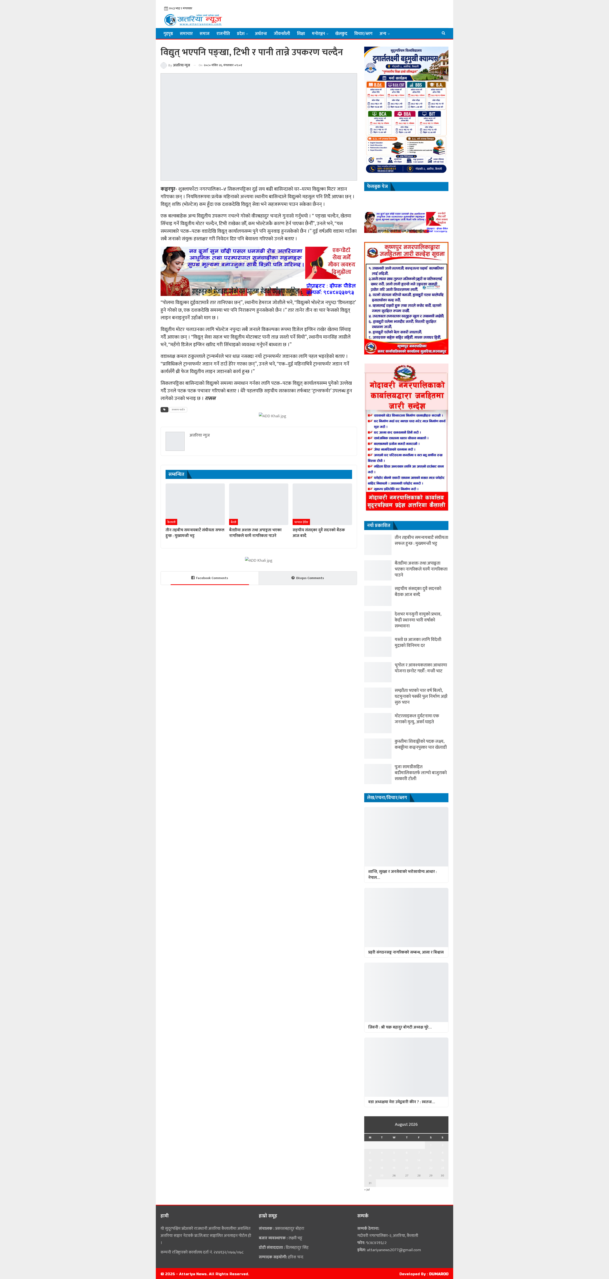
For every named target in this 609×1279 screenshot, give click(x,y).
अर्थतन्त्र (261, 33)
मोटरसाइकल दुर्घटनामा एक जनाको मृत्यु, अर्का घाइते (417, 719)
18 (381, 1168)
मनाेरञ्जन (318, 33)
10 (370, 1160)
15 (430, 1160)
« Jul (367, 1189)
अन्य (382, 33)
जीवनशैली (282, 33)
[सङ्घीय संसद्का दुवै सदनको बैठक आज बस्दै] (322, 504)
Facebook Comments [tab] (212, 578)
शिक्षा (301, 33)
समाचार (186, 33)
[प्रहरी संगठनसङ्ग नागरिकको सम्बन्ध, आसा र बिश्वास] (406, 917)
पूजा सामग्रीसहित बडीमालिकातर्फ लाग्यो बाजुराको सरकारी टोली (421, 772)
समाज (205, 33)
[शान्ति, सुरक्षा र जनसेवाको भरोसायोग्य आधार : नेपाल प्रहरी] (406, 836)
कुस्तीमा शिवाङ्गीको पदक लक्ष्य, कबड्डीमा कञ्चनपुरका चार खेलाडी (421, 744)
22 (430, 1168)
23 (442, 1168)
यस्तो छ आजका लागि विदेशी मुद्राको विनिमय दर (418, 642)
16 (442, 1160)
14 (418, 1160)
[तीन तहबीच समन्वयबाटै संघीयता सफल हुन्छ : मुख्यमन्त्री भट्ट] (195, 504)
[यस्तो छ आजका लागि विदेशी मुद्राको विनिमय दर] (378, 647)
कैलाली (171, 522)
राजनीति (223, 33)
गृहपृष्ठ (168, 33)
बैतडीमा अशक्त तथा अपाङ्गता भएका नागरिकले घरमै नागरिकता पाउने (421, 569)
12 (394, 1160)
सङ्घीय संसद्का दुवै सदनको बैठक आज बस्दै (418, 591)
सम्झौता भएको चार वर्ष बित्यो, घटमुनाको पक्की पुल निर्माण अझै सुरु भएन (421, 696)
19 (394, 1168)
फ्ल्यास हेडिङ (301, 522)
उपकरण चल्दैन (178, 410)
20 (406, 1168)
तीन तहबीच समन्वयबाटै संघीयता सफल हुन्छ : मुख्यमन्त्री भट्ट (421, 540)
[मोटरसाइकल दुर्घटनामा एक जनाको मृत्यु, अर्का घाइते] (378, 723)
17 (370, 1168)
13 (406, 1160)
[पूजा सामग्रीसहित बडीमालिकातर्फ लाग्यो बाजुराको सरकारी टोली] (378, 774)
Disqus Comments (310, 578)
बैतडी (233, 522)
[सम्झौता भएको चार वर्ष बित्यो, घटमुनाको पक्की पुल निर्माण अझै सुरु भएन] (378, 698)
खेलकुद (341, 33)
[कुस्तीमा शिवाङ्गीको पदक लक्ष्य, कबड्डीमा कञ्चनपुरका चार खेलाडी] (378, 748)
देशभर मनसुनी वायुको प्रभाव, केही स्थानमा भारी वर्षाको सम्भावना (418, 620)
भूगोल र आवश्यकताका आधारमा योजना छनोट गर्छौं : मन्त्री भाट (421, 668)
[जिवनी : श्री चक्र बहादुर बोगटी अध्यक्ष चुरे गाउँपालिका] (406, 992)
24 (370, 1175)
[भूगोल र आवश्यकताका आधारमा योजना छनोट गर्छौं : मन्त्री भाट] (378, 672)
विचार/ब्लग (363, 33)
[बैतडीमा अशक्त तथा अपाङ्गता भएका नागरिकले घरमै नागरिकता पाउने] (258, 504)
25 (381, 1175)
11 (382, 1160)
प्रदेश (241, 33)
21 (418, 1168)
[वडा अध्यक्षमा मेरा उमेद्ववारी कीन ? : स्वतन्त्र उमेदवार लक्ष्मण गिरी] (406, 1067)
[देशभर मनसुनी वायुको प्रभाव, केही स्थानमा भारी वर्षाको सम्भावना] (378, 621)
